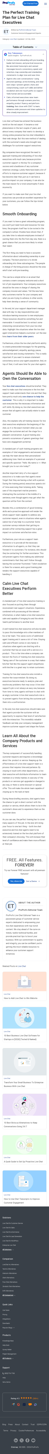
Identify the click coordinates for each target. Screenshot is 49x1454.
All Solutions (7, 1249)
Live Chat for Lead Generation (12, 1236)
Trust (33, 1424)
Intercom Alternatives (10, 1273)
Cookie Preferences (26, 1431)
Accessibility (41, 1431)
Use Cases (6, 1310)
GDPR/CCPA (42, 1424)
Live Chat (13, 39)
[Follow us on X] (22, 1440)
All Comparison (8, 1295)
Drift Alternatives (8, 1291)
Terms (5, 1431)
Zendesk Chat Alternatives (11, 1286)
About (17, 1424)
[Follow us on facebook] (27, 1440)
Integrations (6, 1319)
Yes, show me (16, 881)
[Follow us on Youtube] (33, 1440)
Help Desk (6, 1345)
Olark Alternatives (8, 1278)
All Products (7, 1358)
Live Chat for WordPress (10, 1241)
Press (10, 1424)
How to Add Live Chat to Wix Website (20, 998)
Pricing (5, 1314)
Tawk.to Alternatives (9, 1269)
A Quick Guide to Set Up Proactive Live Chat (23, 1161)
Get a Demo (31, 881)
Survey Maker (7, 1349)
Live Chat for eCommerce (11, 1232)
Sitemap (14, 1447)
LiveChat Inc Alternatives (11, 1264)
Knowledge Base (8, 1341)
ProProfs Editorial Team (30, 910)
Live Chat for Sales (9, 1228)
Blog (4, 1424)
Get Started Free (31, 3)
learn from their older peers (20, 336)
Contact (25, 1424)
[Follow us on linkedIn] (16, 1440)
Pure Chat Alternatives (10, 1282)
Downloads (6, 1323)
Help (4, 1378)
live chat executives (16, 386)
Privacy (13, 1431)
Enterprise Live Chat (9, 1245)
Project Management (9, 1354)
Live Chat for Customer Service (13, 1223)
